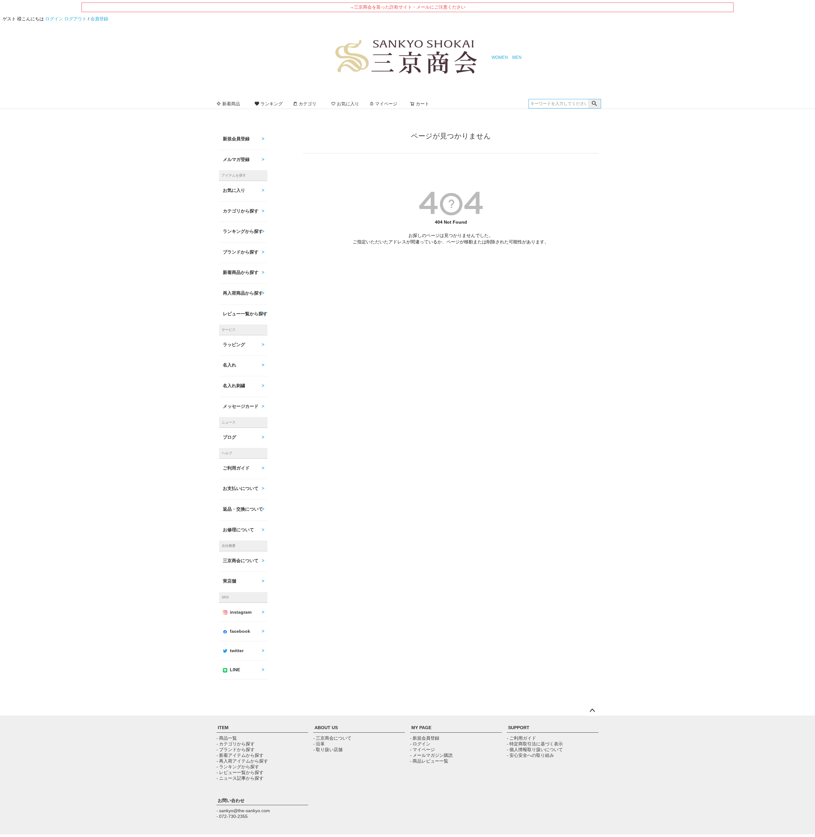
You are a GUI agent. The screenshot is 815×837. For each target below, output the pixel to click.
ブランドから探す (241, 252)
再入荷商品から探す (243, 293)
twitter (237, 650)
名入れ (229, 364)
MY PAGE (421, 727)
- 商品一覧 (226, 738)
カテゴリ (307, 103)
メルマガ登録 (236, 159)
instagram (241, 612)
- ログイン (420, 743)
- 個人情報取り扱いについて (535, 749)
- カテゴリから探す (235, 743)
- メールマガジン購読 (431, 755)
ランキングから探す (243, 231)
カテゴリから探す (241, 210)
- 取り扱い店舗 (328, 749)
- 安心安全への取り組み (530, 755)
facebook (240, 631)
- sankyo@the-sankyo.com (243, 810)
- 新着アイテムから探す (240, 755)
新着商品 (231, 103)
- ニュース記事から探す (240, 778)
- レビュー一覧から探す (240, 772)
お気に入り (348, 103)
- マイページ (422, 749)
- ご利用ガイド (521, 738)
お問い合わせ (231, 800)
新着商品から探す (241, 272)
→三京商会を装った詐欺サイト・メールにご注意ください (407, 7)
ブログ (229, 437)
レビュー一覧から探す (245, 313)
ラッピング (234, 344)
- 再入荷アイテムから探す (242, 761)
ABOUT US (326, 727)
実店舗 (229, 580)
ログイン (54, 18)
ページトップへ (592, 711)
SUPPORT (518, 727)
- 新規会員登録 (424, 738)
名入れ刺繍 (234, 385)
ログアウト (75, 18)
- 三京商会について (332, 738)
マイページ (386, 103)
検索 (594, 103)
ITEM (223, 727)
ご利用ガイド (236, 468)
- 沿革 (319, 743)
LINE (235, 669)
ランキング (271, 103)
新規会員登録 (236, 138)
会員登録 (99, 18)
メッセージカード (241, 406)
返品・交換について (243, 509)
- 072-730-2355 (232, 816)
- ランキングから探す (237, 766)
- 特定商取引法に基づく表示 (535, 743)
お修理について (238, 529)
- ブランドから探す (235, 749)
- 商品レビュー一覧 (429, 761)
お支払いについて (241, 488)
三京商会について (241, 560)
